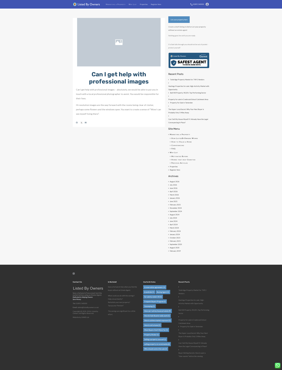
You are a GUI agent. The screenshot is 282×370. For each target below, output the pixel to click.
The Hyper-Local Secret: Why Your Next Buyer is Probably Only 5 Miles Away (186, 111)
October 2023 (175, 238)
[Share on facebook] (77, 122)
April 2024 (174, 224)
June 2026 (173, 188)
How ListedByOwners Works (184, 138)
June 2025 (173, 201)
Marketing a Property (116, 4)
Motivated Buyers (179, 156)
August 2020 (174, 248)
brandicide (149, 292)
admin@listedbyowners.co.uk (88, 307)
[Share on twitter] (81, 122)
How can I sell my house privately (157, 311)
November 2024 (176, 208)
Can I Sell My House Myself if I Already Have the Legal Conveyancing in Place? (188, 120)
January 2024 (175, 234)
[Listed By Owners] (86, 5)
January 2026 (175, 198)
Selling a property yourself (155, 339)
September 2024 (176, 211)
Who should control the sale (155, 349)
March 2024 (174, 228)
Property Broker (151, 335)
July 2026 (173, 185)
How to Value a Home (181, 142)
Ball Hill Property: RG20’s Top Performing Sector (188, 93)
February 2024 (175, 231)
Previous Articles (179, 163)
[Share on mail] (86, 122)
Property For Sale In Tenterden (181, 103)
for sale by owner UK (153, 297)
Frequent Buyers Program (155, 301)
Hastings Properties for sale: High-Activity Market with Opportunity (188, 87)
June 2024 (173, 221)
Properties (144, 4)
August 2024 (174, 215)
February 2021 (175, 241)
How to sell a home (152, 325)
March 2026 (174, 195)
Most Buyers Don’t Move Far (156, 330)
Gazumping (149, 306)
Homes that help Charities (183, 160)
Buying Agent (163, 292)
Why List (133, 4)
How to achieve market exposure (157, 320)
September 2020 (176, 244)
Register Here (156, 4)
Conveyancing (177, 145)
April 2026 (174, 191)
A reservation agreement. (154, 287)
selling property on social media (157, 344)
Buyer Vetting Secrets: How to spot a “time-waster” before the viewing (192, 354)
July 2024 (173, 218)
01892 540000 (198, 4)
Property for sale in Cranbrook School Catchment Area (188, 99)
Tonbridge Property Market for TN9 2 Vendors (187, 80)
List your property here (179, 20)
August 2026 (174, 182)
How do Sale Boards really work (157, 316)
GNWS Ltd (85, 317)
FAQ (173, 149)
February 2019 (175, 251)
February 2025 (175, 205)
